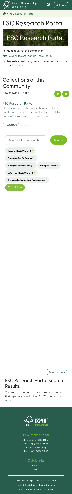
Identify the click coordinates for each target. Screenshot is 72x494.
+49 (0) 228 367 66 (39, 451)
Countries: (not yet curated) (21, 158)
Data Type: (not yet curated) (21, 172)
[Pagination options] (65, 94)
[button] (48, 5)
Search (58, 140)
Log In (64, 5)
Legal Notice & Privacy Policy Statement (36, 485)
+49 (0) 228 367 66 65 (38, 444)
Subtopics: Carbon (49, 165)
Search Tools (57, 372)
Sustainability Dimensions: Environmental (27, 180)
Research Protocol (16, 124)
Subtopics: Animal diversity (21, 165)
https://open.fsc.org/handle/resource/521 (28, 56)
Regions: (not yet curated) (20, 150)
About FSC (36, 466)
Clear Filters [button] (15, 187)
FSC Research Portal (18, 103)
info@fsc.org (39, 448)
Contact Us (36, 469)
